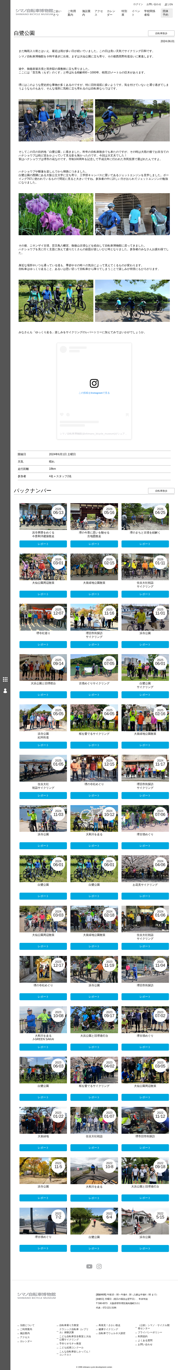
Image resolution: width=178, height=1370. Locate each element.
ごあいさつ (57, 13)
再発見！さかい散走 (109, 1325)
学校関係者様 (149, 13)
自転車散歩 (161, 33)
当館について (27, 1325)
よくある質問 (145, 1340)
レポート (43, 543)
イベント (136, 13)
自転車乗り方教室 (69, 1325)
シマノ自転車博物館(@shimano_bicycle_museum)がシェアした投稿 (97, 433)
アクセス (99, 13)
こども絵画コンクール (71, 1347)
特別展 (124, 13)
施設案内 (86, 13)
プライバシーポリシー (150, 1332)
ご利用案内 (72, 13)
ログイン (138, 4)
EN (171, 4)
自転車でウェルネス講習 (112, 1333)
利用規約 (143, 1336)
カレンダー (111, 13)
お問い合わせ (154, 4)
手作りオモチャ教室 (70, 1343)
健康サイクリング (108, 1329)
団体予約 (165, 13)
